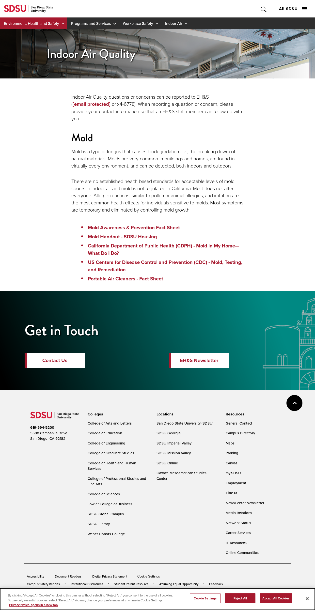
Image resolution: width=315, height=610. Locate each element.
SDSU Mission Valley (174, 453)
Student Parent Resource (131, 584)
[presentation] (94, 414)
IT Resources (236, 542)
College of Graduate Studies (111, 453)
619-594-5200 (42, 427)
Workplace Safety (138, 23)
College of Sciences (104, 494)
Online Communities (242, 552)
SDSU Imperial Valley (174, 443)
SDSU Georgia (169, 433)
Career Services (238, 532)
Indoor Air (173, 23)
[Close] (307, 598)
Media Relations (239, 512)
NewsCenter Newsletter (245, 502)
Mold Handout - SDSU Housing (122, 236)
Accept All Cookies (275, 598)
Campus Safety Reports (43, 584)
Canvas (231, 463)
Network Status (238, 522)
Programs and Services (91, 23)
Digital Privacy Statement (109, 576)
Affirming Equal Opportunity (178, 584)
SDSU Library (99, 523)
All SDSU (288, 9)
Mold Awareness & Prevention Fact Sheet (134, 227)
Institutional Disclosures (87, 584)
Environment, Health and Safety (31, 23)
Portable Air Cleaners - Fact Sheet (125, 278)
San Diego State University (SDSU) (185, 423)
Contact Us (54, 360)
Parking (232, 453)
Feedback (216, 584)
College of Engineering (106, 443)
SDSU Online (167, 463)
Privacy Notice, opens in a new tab (33, 605)
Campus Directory (240, 433)
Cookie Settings (148, 576)
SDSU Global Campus (106, 514)
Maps (230, 443)
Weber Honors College (106, 533)
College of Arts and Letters (110, 423)
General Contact (239, 423)
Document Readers (68, 576)
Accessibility (35, 576)
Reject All (240, 598)
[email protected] (91, 104)
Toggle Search (264, 8)
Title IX (231, 492)
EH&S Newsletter (199, 360)
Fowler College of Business (110, 503)
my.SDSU (233, 472)
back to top (294, 403)
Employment (236, 483)
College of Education (105, 433)
